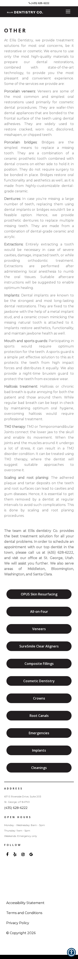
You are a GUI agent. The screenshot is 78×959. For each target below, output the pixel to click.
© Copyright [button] (21, 933)
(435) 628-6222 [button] (40, 3)
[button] (10, 12)
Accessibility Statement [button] (25, 903)
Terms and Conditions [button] (24, 913)
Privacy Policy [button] (17, 923)
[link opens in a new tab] (7, 855)
